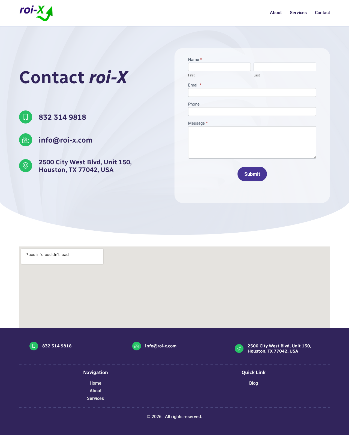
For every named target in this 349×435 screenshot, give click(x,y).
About (276, 12)
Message (198, 123)
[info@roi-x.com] (25, 139)
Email (194, 85)
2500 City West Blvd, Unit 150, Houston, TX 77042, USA (279, 348)
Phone (194, 104)
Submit (252, 174)
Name (195, 60)
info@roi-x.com (66, 139)
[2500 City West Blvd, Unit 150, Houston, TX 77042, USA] (239, 348)
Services (298, 12)
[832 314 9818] (25, 117)
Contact (322, 12)
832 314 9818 (62, 117)
